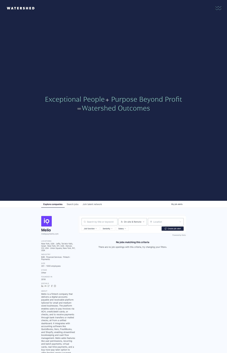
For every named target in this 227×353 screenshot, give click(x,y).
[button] (90, 228)
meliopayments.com (49, 234)
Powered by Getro (179, 235)
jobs (72, 204)
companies (53, 204)
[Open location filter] (180, 222)
